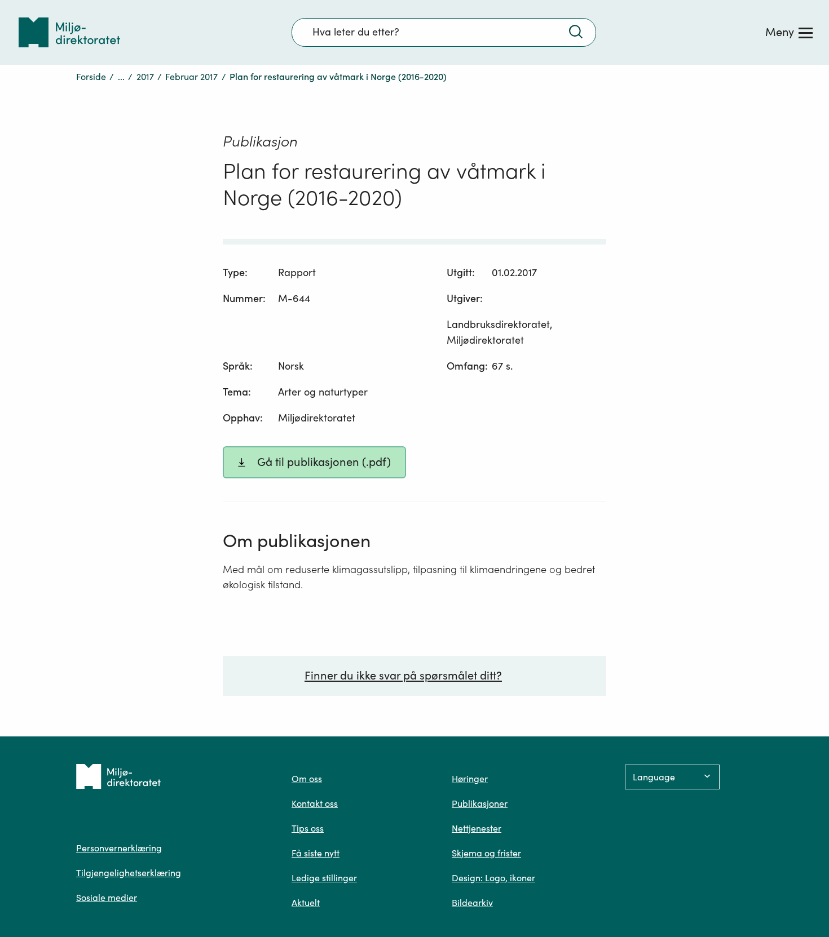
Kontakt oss (315, 803)
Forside (91, 76)
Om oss (307, 778)
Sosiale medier (106, 897)
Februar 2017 (191, 76)
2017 (145, 76)
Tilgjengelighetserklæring (128, 872)
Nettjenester (476, 828)
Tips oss (308, 828)
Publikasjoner (480, 803)
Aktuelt (306, 902)
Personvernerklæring (119, 848)
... (121, 76)
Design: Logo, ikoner (493, 877)
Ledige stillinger (324, 877)
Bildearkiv (472, 902)
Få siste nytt (315, 853)
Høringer (470, 778)
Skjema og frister (486, 853)
